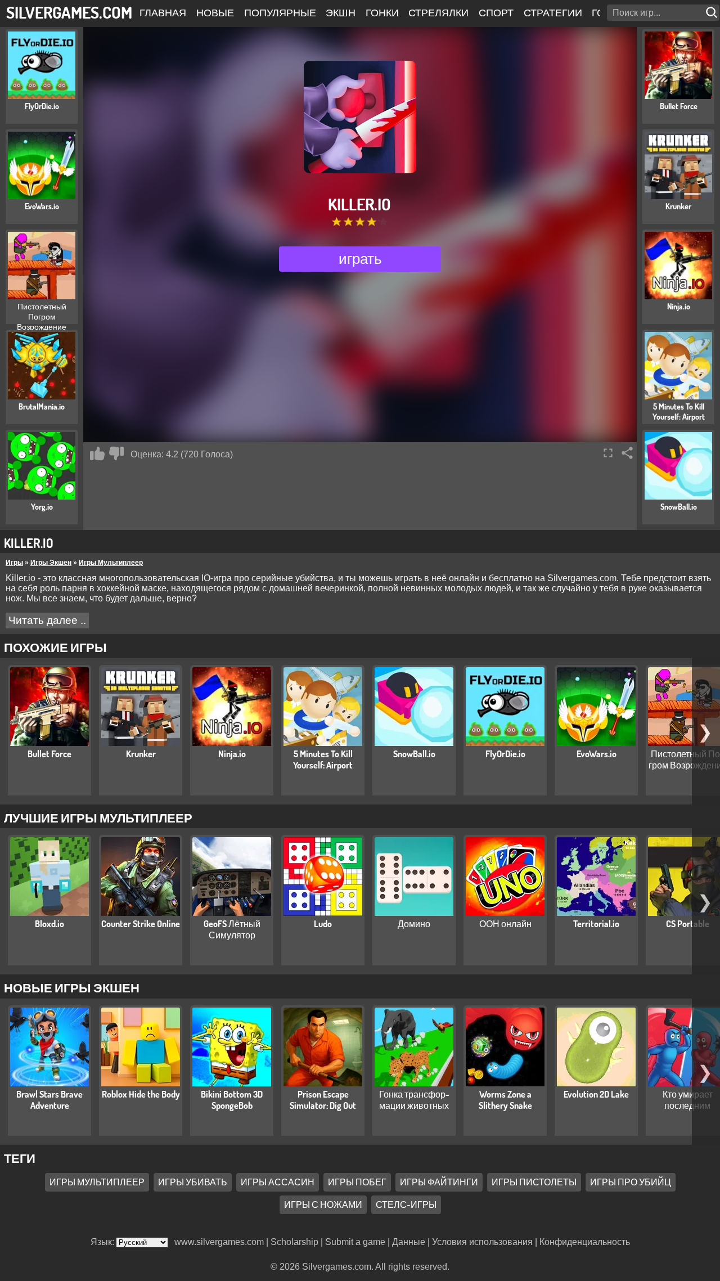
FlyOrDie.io (505, 753)
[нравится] (97, 453)
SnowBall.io (414, 753)
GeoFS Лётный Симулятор (232, 929)
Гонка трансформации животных (414, 1100)
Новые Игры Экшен (72, 987)
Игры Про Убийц (630, 1182)
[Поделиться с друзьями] (627, 453)
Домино (414, 923)
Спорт (496, 12)
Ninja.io (232, 753)
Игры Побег (357, 1182)
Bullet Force (49, 753)
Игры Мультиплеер (111, 563)
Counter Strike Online (140, 923)
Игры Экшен (50, 563)
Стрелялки (438, 12)
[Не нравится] (116, 453)
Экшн (341, 12)
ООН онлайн (505, 923)
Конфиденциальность (584, 1242)
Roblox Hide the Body (141, 1094)
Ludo (323, 923)
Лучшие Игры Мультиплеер (98, 817)
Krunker (141, 753)
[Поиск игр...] (712, 13)
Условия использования (482, 1242)
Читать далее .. (47, 620)
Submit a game (355, 1242)
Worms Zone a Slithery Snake (505, 1100)
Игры (14, 563)
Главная (163, 12)
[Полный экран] (608, 453)
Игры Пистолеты (534, 1182)
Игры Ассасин (277, 1182)
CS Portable (687, 923)
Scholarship (294, 1242)
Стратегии (553, 12)
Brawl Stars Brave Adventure (49, 1100)
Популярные (280, 12)
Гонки (382, 12)
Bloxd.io (49, 923)
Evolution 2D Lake (596, 1094)
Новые (215, 12)
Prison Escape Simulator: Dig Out (323, 1100)
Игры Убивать (192, 1182)
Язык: (103, 1242)
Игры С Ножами (323, 1204)
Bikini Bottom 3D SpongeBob (232, 1100)
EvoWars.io (596, 753)
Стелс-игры (406, 1204)
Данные (408, 1242)
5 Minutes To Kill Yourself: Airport (323, 759)
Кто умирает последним (688, 1100)
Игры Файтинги (439, 1182)
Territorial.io (596, 923)
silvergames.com (69, 12)
